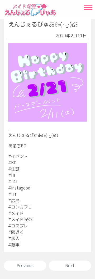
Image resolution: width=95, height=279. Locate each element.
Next (70, 265)
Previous (25, 265)
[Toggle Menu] (88, 7)
